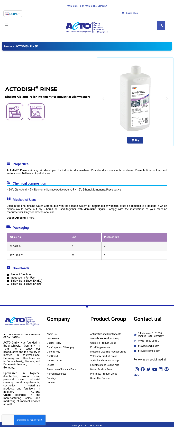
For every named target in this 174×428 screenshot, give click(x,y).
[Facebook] (143, 369)
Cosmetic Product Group (103, 342)
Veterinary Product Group (103, 356)
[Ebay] (137, 375)
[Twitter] (149, 369)
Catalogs (51, 378)
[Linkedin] (160, 369)
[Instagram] (137, 369)
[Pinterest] (166, 369)
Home (8, 46)
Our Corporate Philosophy (60, 347)
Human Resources (56, 373)
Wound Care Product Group (104, 338)
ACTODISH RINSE (26, 46)
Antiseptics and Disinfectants (105, 334)
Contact (51, 382)
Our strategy (53, 351)
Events (50, 365)
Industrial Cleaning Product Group (108, 351)
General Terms (54, 360)
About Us (52, 334)
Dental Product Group (101, 369)
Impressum (53, 338)
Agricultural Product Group (104, 360)
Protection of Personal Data (61, 369)
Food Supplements (100, 347)
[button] (10, 24)
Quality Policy (54, 342)
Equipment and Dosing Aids (104, 365)
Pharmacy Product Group (103, 373)
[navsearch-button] (161, 25)
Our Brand (52, 356)
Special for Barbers (100, 378)
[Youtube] (155, 369)
